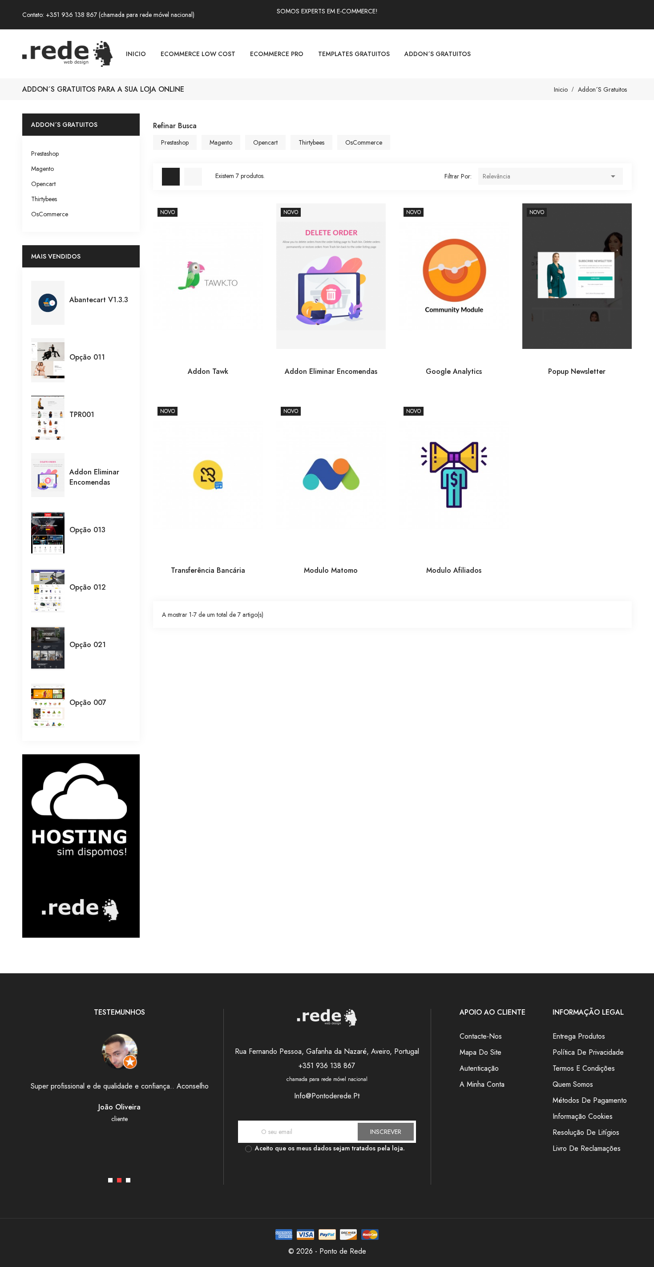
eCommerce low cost (198, 53)
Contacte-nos (481, 1036)
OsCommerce (49, 214)
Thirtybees (44, 198)
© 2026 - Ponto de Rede (327, 1251)
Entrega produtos (579, 1036)
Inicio (136, 53)
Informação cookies (583, 1116)
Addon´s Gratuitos (437, 53)
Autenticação (479, 1068)
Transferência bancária (208, 570)
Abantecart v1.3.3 (98, 300)
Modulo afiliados (453, 570)
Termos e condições (584, 1068)
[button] (110, 1180)
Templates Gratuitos (354, 53)
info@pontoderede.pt (326, 1096)
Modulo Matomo (331, 570)
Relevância (550, 176)
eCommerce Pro (276, 53)
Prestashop (45, 153)
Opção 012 (87, 587)
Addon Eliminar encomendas (94, 477)
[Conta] (628, 53)
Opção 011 (87, 357)
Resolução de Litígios (586, 1132)
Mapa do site (480, 1052)
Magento (42, 168)
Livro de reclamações (587, 1148)
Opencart (43, 183)
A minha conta (482, 1084)
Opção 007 (87, 702)
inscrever (385, 1131)
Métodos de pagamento (590, 1100)
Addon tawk (208, 371)
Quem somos (573, 1084)
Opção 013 (87, 530)
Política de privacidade (588, 1052)
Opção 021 (87, 645)
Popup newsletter (577, 371)
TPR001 (81, 414)
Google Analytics (454, 371)
